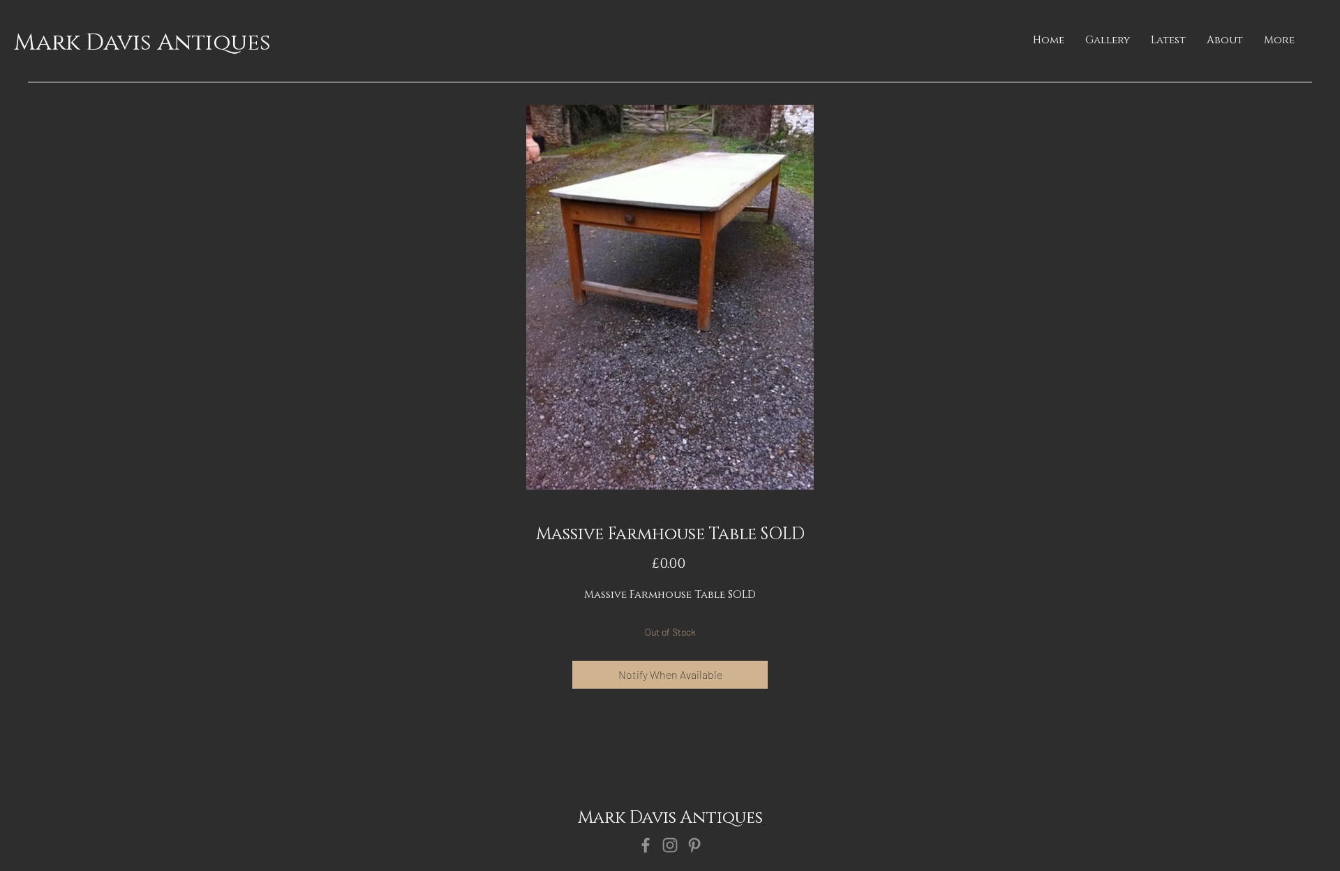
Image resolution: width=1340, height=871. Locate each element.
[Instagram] (670, 845)
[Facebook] (645, 845)
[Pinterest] (694, 845)
